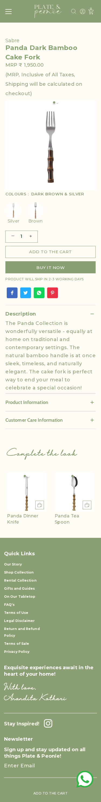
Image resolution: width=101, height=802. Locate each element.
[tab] (50, 356)
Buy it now (50, 267)
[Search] (73, 12)
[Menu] (9, 11)
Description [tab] (20, 314)
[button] (25, 476)
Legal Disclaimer (19, 621)
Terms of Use (16, 613)
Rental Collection (20, 580)
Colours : (44, 194)
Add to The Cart (50, 793)
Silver (13, 221)
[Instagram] (46, 724)
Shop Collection (19, 572)
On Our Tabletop (20, 597)
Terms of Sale (16, 644)
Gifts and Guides (19, 588)
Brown (35, 221)
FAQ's (9, 605)
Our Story (13, 564)
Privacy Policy (16, 652)
